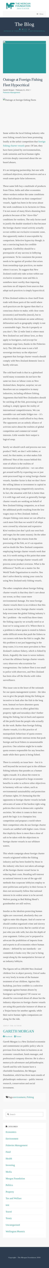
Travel (9, 1211)
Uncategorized (13, 1225)
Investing (10, 1165)
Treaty (9, 1218)
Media (9, 1172)
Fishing (30, 1097)
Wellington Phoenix (15, 1231)
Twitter (18, 1036)
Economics (11, 1132)
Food (8, 1152)
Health (9, 1158)
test (7, 1205)
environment (19, 1097)
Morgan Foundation (15, 1178)
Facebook (8, 1036)
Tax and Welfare (14, 1198)
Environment (12, 1138)
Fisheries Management (11, 92)
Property (10, 1191)
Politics (9, 1185)
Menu (41, 14)
